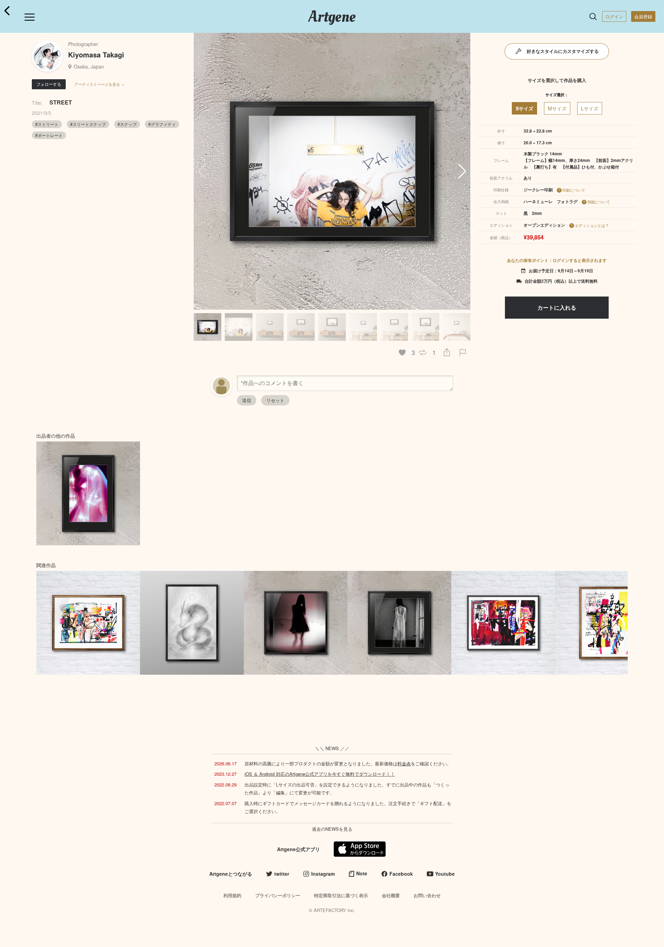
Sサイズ (524, 108)
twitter (281, 873)
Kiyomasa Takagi (96, 54)
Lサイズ (589, 108)
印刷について (573, 190)
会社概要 (391, 895)
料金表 (404, 763)
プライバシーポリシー (277, 895)
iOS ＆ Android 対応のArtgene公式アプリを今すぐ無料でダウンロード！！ (320, 774)
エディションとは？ (592, 225)
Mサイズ (557, 108)
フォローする (48, 84)
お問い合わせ (427, 895)
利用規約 (232, 895)
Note (361, 873)
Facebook (401, 873)
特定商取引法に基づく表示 (341, 895)
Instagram (323, 873)
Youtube (445, 873)
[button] (462, 171)
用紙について (598, 201)
